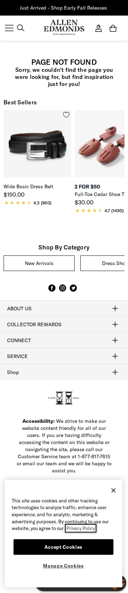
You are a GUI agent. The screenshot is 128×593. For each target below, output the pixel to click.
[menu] (9, 29)
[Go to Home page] (64, 27)
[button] (107, 8)
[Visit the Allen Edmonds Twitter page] (73, 291)
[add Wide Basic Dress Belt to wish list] (66, 115)
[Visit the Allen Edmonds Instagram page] (62, 291)
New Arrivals (39, 263)
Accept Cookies (63, 547)
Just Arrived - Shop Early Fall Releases (63, 8)
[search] (20, 29)
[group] (39, 263)
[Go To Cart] (114, 28)
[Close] (113, 490)
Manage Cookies (63, 566)
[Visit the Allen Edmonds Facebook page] (52, 291)
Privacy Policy (80, 528)
